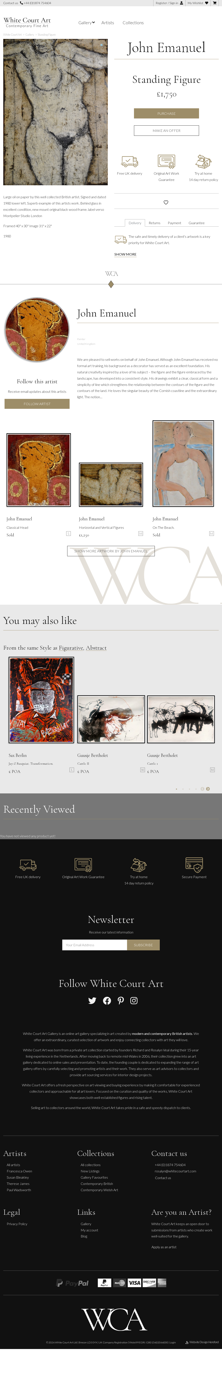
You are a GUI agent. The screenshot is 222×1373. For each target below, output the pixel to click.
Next (208, 789)
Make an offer (166, 130)
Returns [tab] (154, 223)
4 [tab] (196, 789)
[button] (102, 45)
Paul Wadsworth (19, 1190)
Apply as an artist (164, 1247)
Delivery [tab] (135, 223)
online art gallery (78, 1033)
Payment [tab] (174, 223)
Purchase (166, 113)
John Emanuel (166, 47)
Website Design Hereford (204, 1342)
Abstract (96, 647)
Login (173, 1342)
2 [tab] (183, 789)
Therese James (18, 1183)
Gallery (86, 1224)
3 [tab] (189, 789)
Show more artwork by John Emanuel (111, 551)
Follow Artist (37, 404)
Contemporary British (97, 1183)
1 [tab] (176, 789)
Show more (125, 254)
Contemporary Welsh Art (99, 1190)
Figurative (71, 647)
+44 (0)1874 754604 (37, 3)
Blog (84, 1236)
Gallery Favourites (94, 1177)
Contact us (163, 1178)
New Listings (90, 1171)
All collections (91, 1165)
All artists (13, 1165)
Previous (202, 789)
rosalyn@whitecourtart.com (175, 1171)
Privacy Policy (17, 1224)
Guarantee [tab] (197, 223)
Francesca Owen (19, 1171)
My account (89, 1230)
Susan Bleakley (18, 1177)
